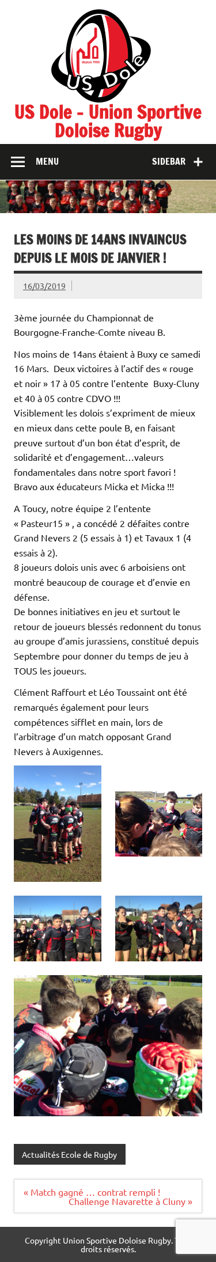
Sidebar (168, 161)
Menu (47, 161)
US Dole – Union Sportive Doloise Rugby (108, 120)
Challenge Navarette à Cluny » (130, 1201)
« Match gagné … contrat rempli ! (92, 1191)
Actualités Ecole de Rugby (69, 1154)
